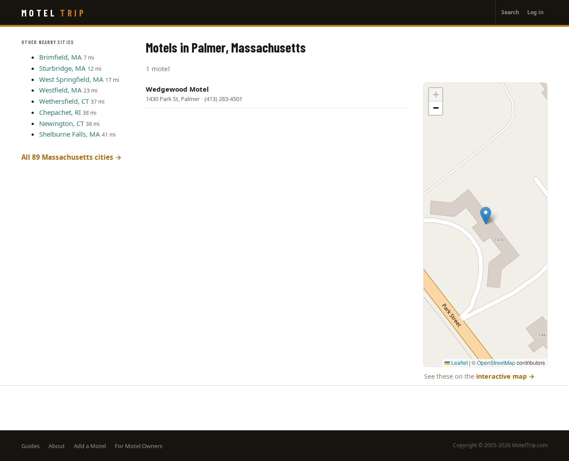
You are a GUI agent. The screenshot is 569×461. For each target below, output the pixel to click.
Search (510, 12)
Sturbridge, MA (62, 68)
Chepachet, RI (60, 112)
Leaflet (459, 362)
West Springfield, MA (71, 79)
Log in (535, 12)
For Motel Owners (138, 446)
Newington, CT (61, 123)
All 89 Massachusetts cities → (71, 157)
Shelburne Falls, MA (69, 133)
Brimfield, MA (60, 57)
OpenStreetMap (496, 362)
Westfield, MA (60, 89)
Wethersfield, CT (64, 101)
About (56, 446)
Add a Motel (90, 446)
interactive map (505, 376)
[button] (485, 215)
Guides (30, 446)
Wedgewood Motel (177, 89)
